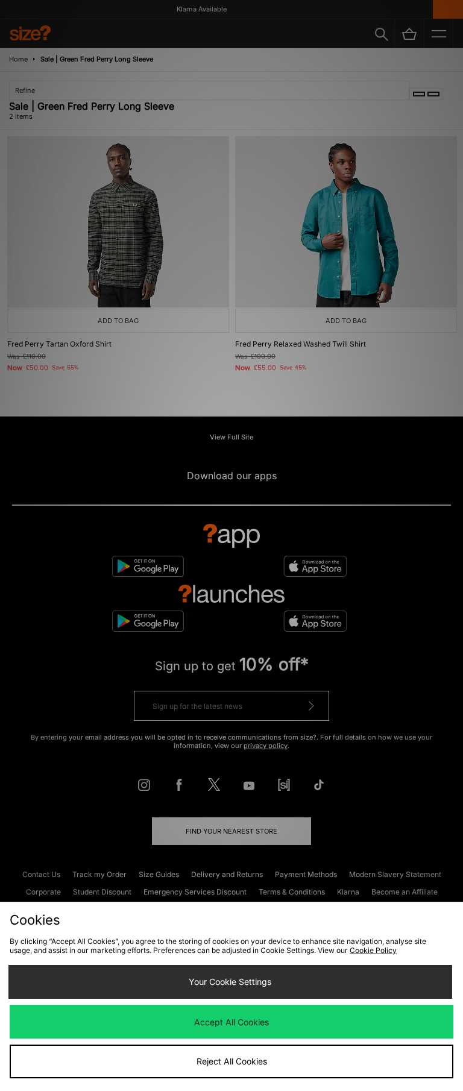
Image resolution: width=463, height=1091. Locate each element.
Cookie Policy (373, 950)
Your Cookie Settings (230, 981)
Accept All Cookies (231, 1022)
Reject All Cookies (232, 1061)
